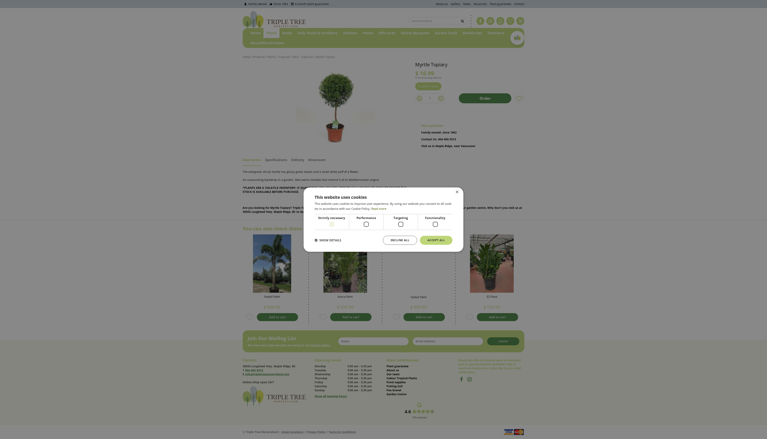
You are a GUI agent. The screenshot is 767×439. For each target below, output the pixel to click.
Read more (378, 209)
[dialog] (383, 219)
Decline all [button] (400, 240)
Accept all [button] (436, 240)
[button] (328, 240)
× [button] (456, 191)
